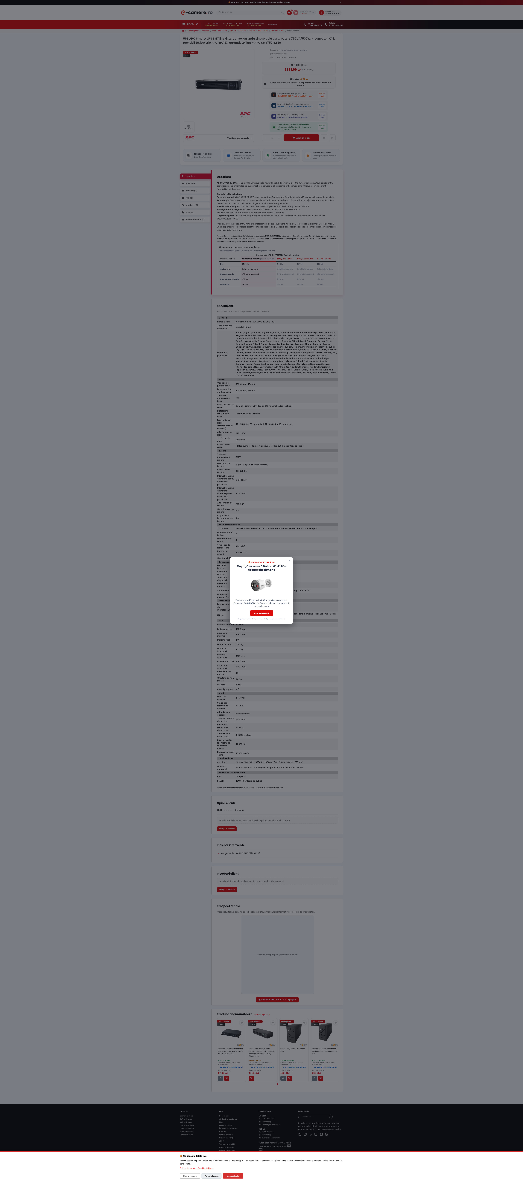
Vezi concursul (261, 613)
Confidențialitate (205, 1168)
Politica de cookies (188, 1168)
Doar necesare (190, 1176)
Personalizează (211, 1176)
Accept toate (233, 1176)
